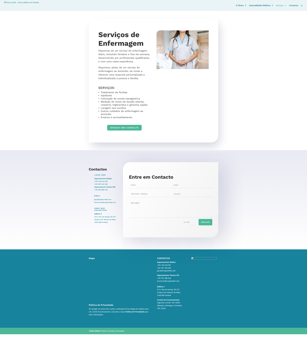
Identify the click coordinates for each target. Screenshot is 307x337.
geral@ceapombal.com (102, 199)
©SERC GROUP (95, 331)
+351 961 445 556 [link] (164, 268)
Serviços (280, 6)
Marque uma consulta (124, 128)
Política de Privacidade (134, 312)
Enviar (205, 222)
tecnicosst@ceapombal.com (105, 202)
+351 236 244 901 (101, 181)
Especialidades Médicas (259, 6)
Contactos (293, 6)
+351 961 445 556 (101, 184)
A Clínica (240, 6)
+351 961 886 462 (101, 190)
